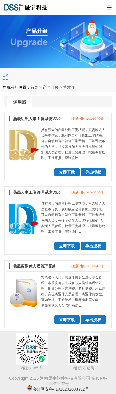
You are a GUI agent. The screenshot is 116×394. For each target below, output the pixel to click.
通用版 (19, 102)
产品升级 (51, 87)
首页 (34, 87)
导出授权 (93, 172)
